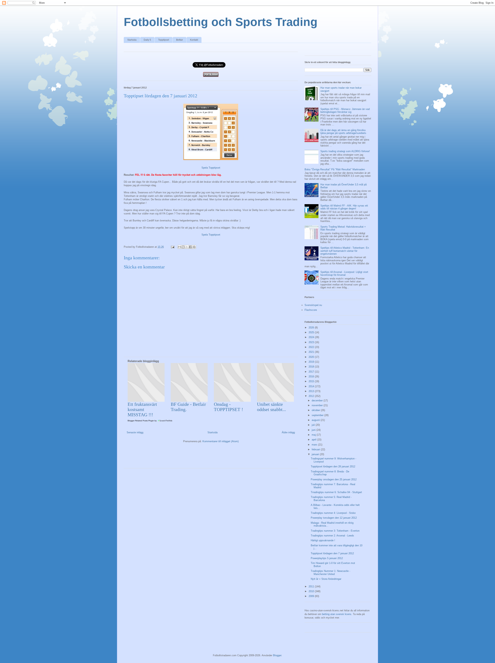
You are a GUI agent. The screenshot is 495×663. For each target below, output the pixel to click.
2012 (312, 396)
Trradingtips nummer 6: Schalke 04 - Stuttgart (336, 492)
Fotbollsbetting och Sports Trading (220, 21)
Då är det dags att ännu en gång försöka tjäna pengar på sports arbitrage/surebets (343, 132)
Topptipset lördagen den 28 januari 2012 (333, 466)
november (317, 405)
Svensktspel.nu (313, 305)
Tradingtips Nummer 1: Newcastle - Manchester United (330, 573)
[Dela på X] (187, 247)
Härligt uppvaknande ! (323, 540)
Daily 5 (147, 40)
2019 (312, 361)
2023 (312, 342)
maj (314, 434)
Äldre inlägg (288, 432)
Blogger (277, 655)
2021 (312, 351)
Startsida (132, 40)
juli (314, 424)
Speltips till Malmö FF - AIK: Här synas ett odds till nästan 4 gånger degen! (344, 207)
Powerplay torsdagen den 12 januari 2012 (334, 517)
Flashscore (311, 309)
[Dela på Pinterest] (194, 247)
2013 (312, 391)
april (314, 439)
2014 (312, 386)
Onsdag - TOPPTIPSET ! (228, 407)
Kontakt (194, 40)
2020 (312, 356)
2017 (312, 371)
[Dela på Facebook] (190, 247)
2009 (312, 596)
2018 (312, 366)
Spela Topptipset (210, 167)
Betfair (179, 40)
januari (316, 454)
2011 (312, 586)
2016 (312, 376)
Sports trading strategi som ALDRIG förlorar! (345, 151)
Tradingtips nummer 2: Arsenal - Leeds (332, 535)
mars (315, 444)
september (318, 415)
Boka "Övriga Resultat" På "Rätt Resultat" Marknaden (335, 169)
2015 (312, 381)
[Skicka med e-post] (179, 247)
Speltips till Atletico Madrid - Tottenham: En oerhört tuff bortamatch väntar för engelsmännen (344, 250)
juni (314, 429)
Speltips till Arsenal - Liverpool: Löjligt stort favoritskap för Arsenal (344, 274)
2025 (312, 332)
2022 (312, 347)
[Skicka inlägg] (172, 246)
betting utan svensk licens (336, 614)
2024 (312, 337)
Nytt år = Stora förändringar (326, 578)
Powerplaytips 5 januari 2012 (327, 558)
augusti (316, 420)
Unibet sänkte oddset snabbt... (271, 407)
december (317, 400)
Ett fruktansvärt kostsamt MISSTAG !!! (142, 409)
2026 (312, 327)
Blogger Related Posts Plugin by (142, 421)
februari (316, 449)
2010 (312, 591)
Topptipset (163, 40)
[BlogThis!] (183, 247)
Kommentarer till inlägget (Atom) (220, 441)
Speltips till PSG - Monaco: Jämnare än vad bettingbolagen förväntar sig (345, 111)
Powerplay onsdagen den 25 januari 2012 (334, 479)
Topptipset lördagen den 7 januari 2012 (332, 553)
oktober (316, 410)
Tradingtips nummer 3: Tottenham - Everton (335, 530)
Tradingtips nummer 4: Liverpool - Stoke (333, 512)
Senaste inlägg (135, 432)
